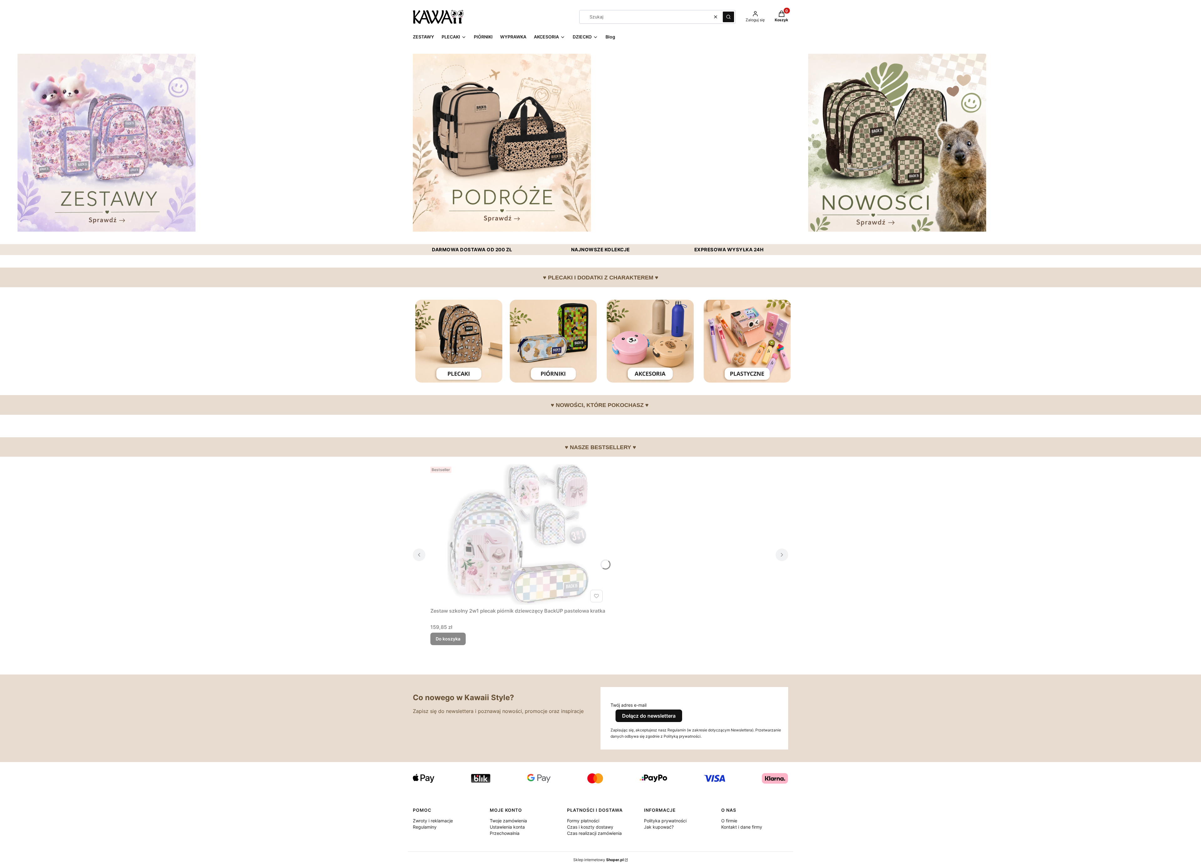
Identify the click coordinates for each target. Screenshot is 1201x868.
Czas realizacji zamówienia (594, 833)
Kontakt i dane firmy (741, 827)
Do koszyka (448, 638)
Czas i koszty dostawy (590, 827)
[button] (728, 17)
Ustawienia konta (507, 827)
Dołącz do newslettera (649, 716)
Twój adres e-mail (628, 705)
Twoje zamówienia (508, 820)
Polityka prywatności (665, 820)
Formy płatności (583, 820)
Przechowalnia (504, 833)
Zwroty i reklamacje (433, 820)
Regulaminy (425, 827)
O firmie (729, 820)
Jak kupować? (659, 827)
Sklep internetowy (598, 859)
